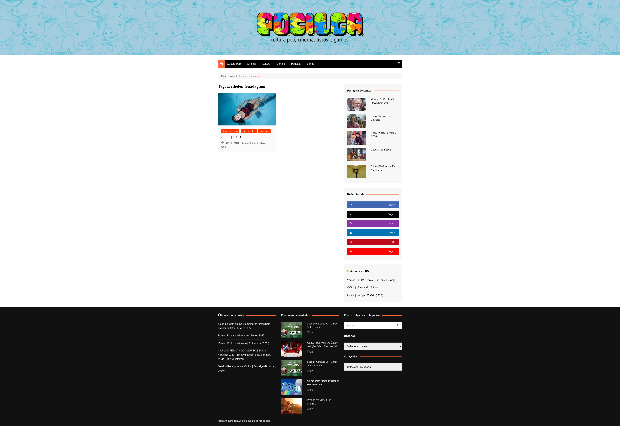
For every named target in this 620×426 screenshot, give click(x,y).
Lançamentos (249, 131)
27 (311, 371)
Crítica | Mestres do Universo (363, 287)
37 (311, 332)
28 (311, 352)
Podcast (295, 63)
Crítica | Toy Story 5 (381, 149)
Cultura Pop (234, 63)
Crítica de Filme (230, 131)
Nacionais (264, 131)
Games (281, 63)
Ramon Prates (231, 142)
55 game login (226, 324)
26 (311, 390)
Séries (310, 63)
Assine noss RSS (360, 271)
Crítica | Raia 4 (231, 137)
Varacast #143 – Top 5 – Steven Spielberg (371, 280)
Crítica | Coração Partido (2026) (365, 295)
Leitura (266, 63)
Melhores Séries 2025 (251, 335)
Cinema (251, 63)
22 (311, 409)
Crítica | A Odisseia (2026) (254, 343)
